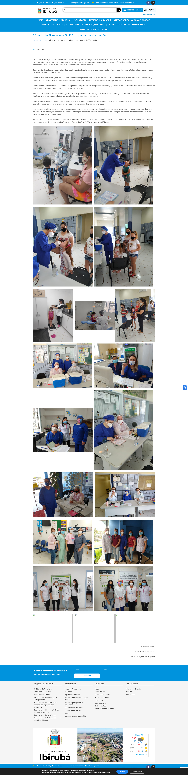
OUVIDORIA (106, 20)
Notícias (43, 40)
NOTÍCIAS (93, 20)
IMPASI (60, 24)
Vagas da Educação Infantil (94, 29)
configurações (105, 773)
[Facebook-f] (148, 3)
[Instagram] (153, 3)
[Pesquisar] (119, 10)
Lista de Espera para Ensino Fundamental (128, 24)
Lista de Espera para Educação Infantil (85, 24)
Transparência (46, 24)
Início (35, 40)
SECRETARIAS (52, 20)
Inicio (40, 20)
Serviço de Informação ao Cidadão (132, 20)
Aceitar (122, 772)
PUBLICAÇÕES (80, 20)
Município (66, 20)
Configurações (137, 772)
